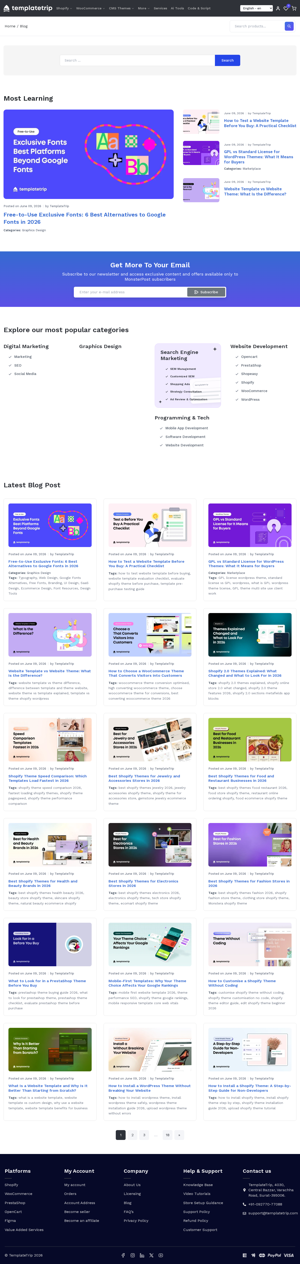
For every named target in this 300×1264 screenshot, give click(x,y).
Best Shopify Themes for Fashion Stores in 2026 (249, 883)
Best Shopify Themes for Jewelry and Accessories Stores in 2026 (144, 778)
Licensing (132, 1193)
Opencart (249, 357)
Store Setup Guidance (203, 1203)
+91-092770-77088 (265, 1204)
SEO (18, 365)
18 (167, 1135)
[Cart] (294, 8)
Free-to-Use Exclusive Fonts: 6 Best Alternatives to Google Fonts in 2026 (85, 218)
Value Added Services (24, 1229)
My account (74, 1185)
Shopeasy (249, 374)
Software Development (185, 437)
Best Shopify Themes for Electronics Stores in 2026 (143, 883)
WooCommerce (88, 8)
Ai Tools (177, 8)
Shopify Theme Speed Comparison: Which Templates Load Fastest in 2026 (47, 778)
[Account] (278, 8)
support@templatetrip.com (273, 1213)
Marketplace (252, 168)
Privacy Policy (136, 1220)
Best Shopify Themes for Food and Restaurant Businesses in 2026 (241, 778)
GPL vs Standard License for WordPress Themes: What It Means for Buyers (258, 156)
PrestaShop (251, 365)
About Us (132, 1185)
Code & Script (199, 8)
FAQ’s (129, 1211)
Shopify (62, 8)
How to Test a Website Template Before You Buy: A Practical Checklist (260, 123)
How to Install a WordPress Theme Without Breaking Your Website (150, 1088)
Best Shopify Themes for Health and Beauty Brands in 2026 (42, 883)
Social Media (25, 374)
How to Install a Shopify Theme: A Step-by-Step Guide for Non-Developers (249, 1088)
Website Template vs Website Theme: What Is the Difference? (255, 191)
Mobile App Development (186, 428)
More (142, 8)
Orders (70, 1193)
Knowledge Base (198, 1185)
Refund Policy (195, 1220)
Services (160, 8)
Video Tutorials (196, 1193)
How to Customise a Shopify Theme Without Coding (242, 983)
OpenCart (13, 1211)
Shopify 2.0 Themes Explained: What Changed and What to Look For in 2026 (244, 673)
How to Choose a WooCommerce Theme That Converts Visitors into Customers (146, 673)
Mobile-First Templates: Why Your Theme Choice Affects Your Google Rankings (147, 983)
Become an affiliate (81, 1220)
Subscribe (209, 292)
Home (10, 26)
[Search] (289, 26)
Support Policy (196, 1211)
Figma (10, 1220)
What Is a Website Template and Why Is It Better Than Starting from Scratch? (48, 1088)
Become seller (77, 1211)
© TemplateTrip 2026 (24, 1255)
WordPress (250, 399)
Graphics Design (34, 230)
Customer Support (200, 1229)
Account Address (79, 1203)
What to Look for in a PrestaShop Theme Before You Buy (47, 983)
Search (227, 60)
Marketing (23, 357)
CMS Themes (120, 8)
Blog (127, 1203)
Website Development (184, 445)
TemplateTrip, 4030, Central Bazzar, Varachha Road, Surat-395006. (271, 1190)
